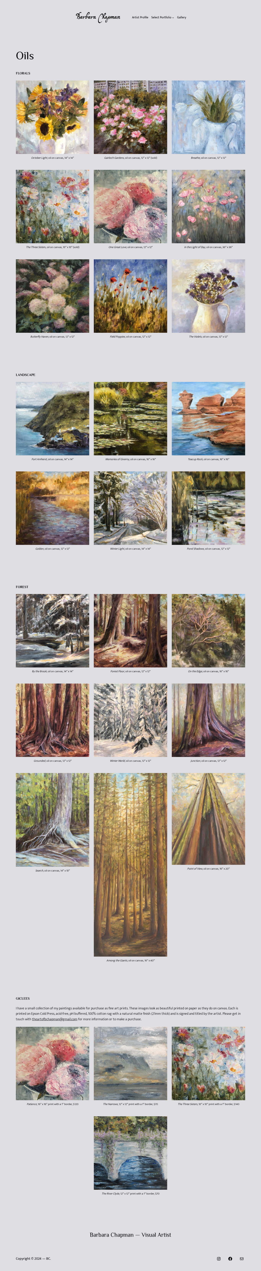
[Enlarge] (84, 85)
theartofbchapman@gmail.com (54, 1019)
